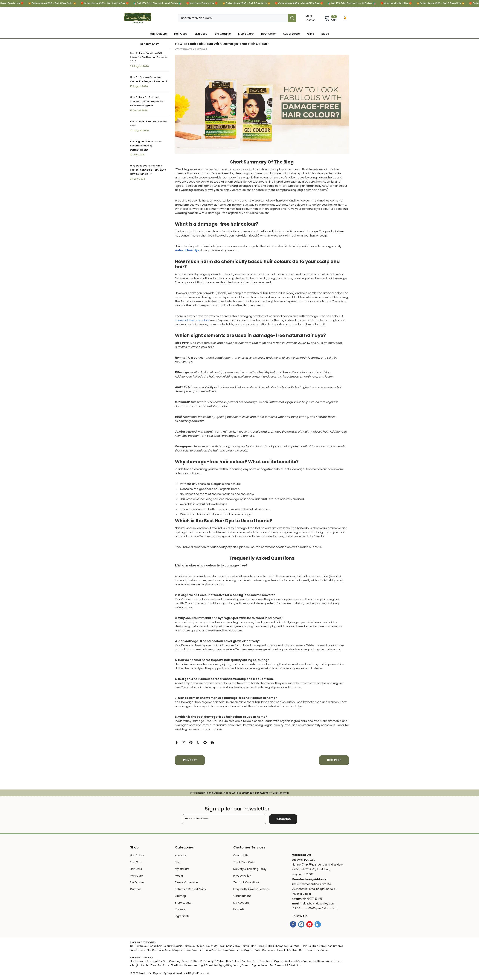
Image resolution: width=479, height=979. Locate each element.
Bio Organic (156, 973)
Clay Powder (230, 950)
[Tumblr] (198, 742)
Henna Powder (212, 950)
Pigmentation (260, 965)
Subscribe (283, 819)
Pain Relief (266, 961)
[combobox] (233, 18)
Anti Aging (219, 965)
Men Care (299, 950)
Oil (266, 946)
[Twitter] (183, 742)
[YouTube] (309, 924)
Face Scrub (165, 950)
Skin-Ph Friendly (203, 961)
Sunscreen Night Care (198, 965)
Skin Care (319, 946)
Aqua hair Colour (160, 946)
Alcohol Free (148, 965)
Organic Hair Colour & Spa (188, 946)
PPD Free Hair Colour (227, 961)
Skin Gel (151, 950)
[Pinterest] (191, 742)
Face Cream (334, 946)
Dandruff (187, 961)
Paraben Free (250, 961)
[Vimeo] (318, 924)
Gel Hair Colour (139, 946)
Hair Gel (307, 946)
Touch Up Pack (215, 946)
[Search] (237, 18)
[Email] (212, 742)
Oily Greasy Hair (307, 961)
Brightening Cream (238, 965)
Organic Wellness (285, 961)
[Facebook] (176, 742)
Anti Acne (163, 965)
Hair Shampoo (278, 946)
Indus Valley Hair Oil (237, 946)
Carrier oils (268, 950)
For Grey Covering (169, 961)
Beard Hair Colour (318, 950)
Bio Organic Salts (250, 950)
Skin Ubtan (177, 965)
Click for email (281, 792)
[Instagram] (301, 924)
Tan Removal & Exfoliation (285, 965)
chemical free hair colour (192, 320)
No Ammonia (326, 961)
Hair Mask (294, 946)
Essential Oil (284, 950)
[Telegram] (205, 742)
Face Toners (137, 950)
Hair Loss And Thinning (143, 961)
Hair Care (257, 946)
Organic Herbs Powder (187, 950)
